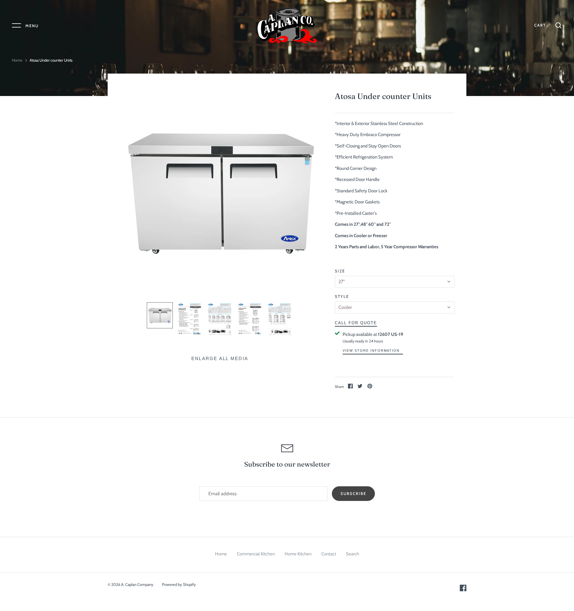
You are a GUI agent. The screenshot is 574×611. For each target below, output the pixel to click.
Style (342, 296)
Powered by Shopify (179, 584)
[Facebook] (463, 589)
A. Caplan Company (137, 584)
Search (352, 554)
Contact (328, 554)
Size (340, 271)
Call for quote (356, 323)
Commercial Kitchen (256, 554)
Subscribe (353, 493)
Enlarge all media (219, 358)
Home (17, 60)
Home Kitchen (298, 554)
